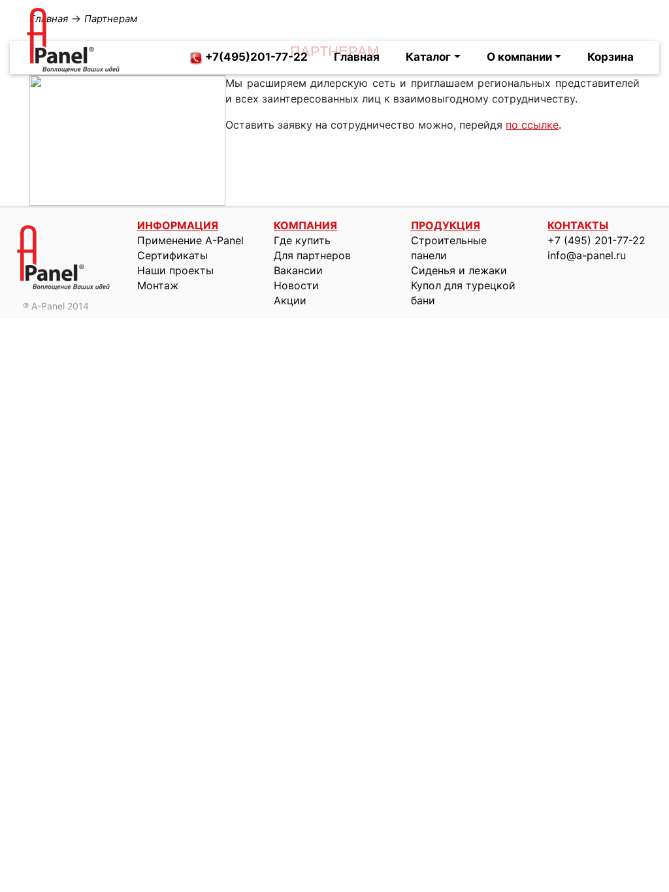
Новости (296, 285)
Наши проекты (175, 270)
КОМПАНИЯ (305, 225)
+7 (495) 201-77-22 (596, 240)
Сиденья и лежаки (459, 270)
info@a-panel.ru (586, 255)
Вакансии (298, 270)
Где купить (302, 240)
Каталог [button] (428, 56)
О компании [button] (519, 56)
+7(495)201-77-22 (255, 56)
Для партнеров (312, 255)
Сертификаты (172, 255)
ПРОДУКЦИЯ (445, 225)
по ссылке (532, 124)
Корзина (610, 56)
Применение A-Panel (190, 240)
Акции (290, 300)
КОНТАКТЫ (577, 225)
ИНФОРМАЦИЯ (177, 225)
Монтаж (157, 285)
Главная (357, 56)
